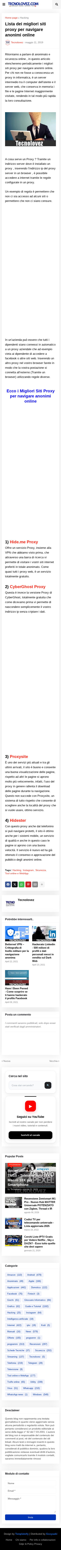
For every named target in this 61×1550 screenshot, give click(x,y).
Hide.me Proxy (24, 542)
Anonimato (15, 1281)
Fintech (33, 1293)
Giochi (13, 1300)
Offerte (14, 1338)
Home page (11, 18)
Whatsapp (31, 1388)
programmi (15, 1344)
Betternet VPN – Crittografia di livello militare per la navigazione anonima (17, 951)
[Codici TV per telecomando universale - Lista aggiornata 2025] (13, 1223)
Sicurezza (40, 870)
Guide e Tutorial (36, 1306)
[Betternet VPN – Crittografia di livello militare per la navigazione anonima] (17, 933)
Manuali (13, 1331)
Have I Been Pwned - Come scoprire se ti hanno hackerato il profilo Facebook (16, 993)
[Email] (35, 884)
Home (9, 1539)
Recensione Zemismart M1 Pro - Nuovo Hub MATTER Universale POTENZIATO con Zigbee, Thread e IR (40, 1203)
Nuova (6, 1061)
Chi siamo (21, 1539)
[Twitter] (15, 884)
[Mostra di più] (42, 884)
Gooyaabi (51, 1533)
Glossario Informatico (37, 1300)
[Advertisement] (30, 234)
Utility (36, 1382)
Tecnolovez (37, 1356)
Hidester (18, 820)
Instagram (28, 870)
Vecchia (53, 1061)
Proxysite (19, 756)
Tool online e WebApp (16, 873)
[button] (4, 4)
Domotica (39, 1287)
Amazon (14, 1275)
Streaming (15, 1356)
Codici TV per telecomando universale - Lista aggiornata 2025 (39, 1222)
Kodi (45, 1325)
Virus (12, 1388)
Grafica (13, 1306)
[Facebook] (8, 884)
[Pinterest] (28, 884)
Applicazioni (16, 1287)
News (32, 1331)
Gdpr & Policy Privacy (30, 1544)
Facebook (14, 1293)
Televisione (15, 1369)
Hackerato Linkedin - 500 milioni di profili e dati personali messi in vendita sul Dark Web (43, 952)
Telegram (35, 1363)
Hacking (24, 18)
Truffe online (16, 1382)
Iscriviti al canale (30, 1135)
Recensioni (38, 1344)
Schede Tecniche (18, 1350)
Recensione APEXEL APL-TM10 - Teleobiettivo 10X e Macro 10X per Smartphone (30, 1178)
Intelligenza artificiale (20, 1319)
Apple (35, 1281)
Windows (40, 1394)
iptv (31, 1325)
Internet (14, 1325)
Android (34, 1275)
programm (33, 1338)
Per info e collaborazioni (42, 1539)
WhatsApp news (17, 1394)
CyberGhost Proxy (27, 586)
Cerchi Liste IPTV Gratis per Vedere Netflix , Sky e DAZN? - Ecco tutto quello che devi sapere (39, 1241)
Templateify (22, 1533)
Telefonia (15, 1363)
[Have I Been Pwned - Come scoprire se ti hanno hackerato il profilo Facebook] (17, 977)
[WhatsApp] (21, 884)
